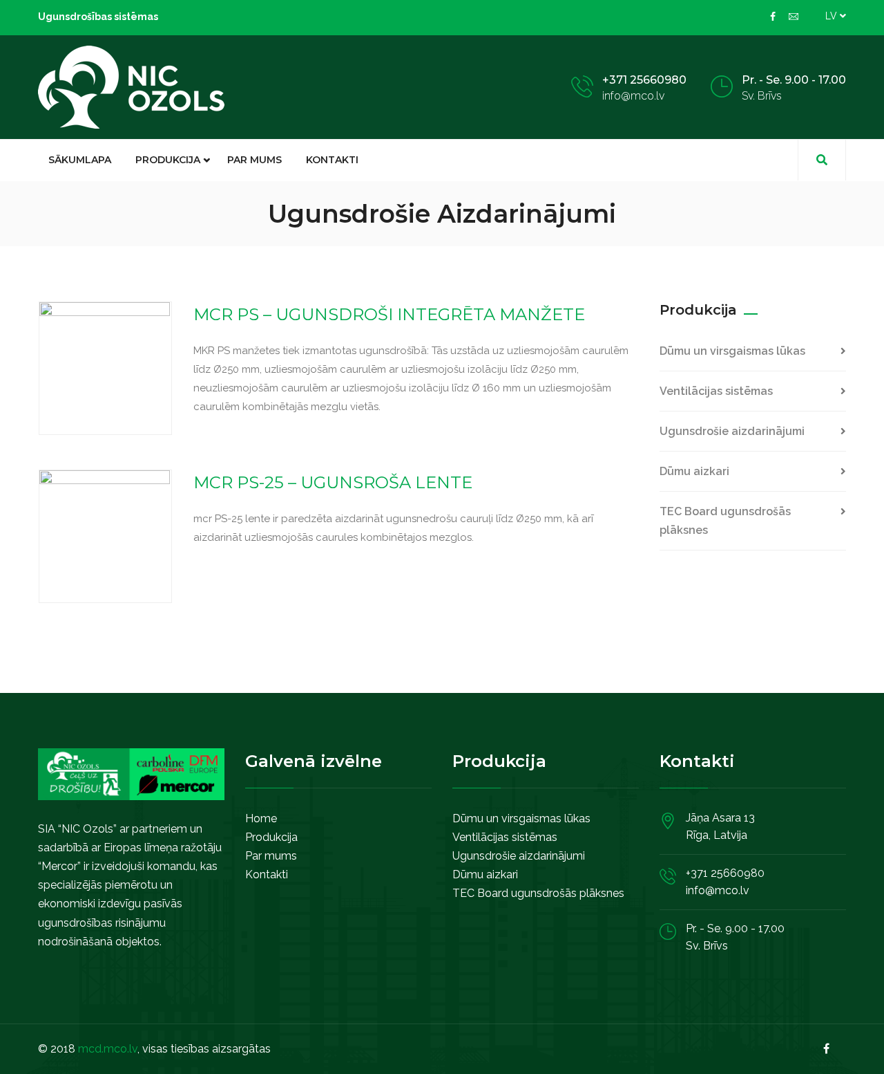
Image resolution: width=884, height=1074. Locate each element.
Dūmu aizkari (694, 471)
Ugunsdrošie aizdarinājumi (732, 431)
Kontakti (332, 160)
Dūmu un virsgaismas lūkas (732, 351)
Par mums (254, 160)
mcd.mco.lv (107, 1048)
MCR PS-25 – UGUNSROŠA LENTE (332, 482)
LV (832, 15)
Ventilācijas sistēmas (716, 391)
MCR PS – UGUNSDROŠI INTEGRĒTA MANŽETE (389, 314)
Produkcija (167, 160)
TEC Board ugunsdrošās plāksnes (725, 521)
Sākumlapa (79, 160)
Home (261, 818)
